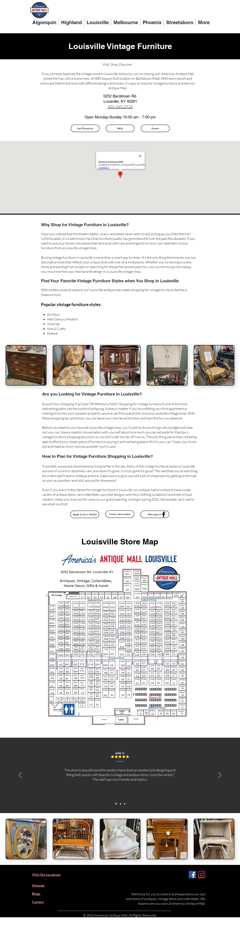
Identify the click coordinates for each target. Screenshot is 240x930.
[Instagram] (201, 874)
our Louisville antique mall (102, 290)
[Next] (219, 775)
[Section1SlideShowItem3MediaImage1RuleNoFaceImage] (124, 803)
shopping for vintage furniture (152, 290)
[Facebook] (163, 514)
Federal (52, 333)
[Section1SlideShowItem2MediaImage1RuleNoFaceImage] (120, 803)
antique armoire (87, 476)
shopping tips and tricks (67, 418)
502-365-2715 (120, 106)
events (111, 480)
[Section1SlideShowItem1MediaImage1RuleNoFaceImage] (116, 804)
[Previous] (20, 775)
